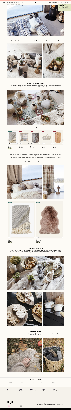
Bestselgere (13, 2)
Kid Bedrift (22, 2)
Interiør (43, 393)
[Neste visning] (63, 140)
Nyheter (4, 2)
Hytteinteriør (12, 4)
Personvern (55, 393)
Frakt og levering (55, 392)
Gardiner (43, 391)
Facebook (8, 390)
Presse (31, 394)
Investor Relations (32, 393)
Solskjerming (44, 390)
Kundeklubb (32, 391)
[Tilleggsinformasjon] (22, 147)
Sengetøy (43, 392)
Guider (43, 395)
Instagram (8, 391)
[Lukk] (69, 4)
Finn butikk (54, 391)
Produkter (7, 2)
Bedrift (54, 395)
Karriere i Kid (32, 392)
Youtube (8, 393)
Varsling (31, 395)
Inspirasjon (17, 2)
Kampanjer (10, 2)
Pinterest (8, 392)
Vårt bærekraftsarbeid (33, 390)
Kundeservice (55, 390)
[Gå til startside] (35, 2)
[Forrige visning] (8, 140)
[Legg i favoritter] (17, 131)
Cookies (54, 394)
